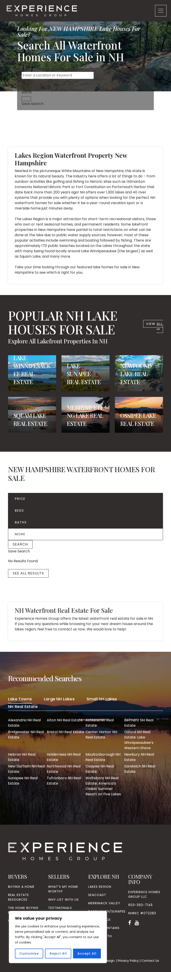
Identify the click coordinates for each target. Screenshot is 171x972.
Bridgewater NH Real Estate (26, 734)
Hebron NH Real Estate (21, 757)
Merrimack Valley (104, 903)
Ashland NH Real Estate (100, 723)
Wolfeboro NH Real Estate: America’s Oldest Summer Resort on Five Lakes (103, 786)
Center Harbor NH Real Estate (101, 734)
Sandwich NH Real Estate (139, 769)
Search (20, 544)
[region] (58, 937)
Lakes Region (99, 886)
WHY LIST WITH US (63, 899)
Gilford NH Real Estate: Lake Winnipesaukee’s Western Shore (138, 740)
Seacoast (97, 895)
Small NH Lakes (102, 699)
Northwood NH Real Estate (64, 769)
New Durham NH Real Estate (26, 769)
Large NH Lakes (59, 699)
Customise (29, 953)
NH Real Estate (23, 706)
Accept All (86, 953)
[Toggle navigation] (161, 10)
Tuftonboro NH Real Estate (64, 780)
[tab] (20, 699)
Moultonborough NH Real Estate (103, 757)
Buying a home (21, 886)
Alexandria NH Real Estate (24, 723)
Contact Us (150, 960)
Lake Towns (20, 699)
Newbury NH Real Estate (139, 757)
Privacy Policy (128, 960)
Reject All (58, 953)
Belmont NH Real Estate (138, 723)
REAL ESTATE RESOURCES (18, 897)
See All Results (28, 573)
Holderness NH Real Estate (64, 757)
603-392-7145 (140, 905)
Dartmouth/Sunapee (107, 911)
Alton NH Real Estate (65, 720)
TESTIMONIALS (60, 908)
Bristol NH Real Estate (65, 731)
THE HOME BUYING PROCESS (23, 910)
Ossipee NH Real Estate (100, 769)
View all (154, 324)
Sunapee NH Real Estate (23, 780)
